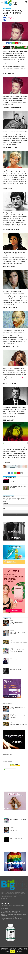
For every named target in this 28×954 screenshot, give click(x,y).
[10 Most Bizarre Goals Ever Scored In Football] (6, 488)
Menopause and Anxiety (6, 910)
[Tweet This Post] (10, 43)
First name (5, 503)
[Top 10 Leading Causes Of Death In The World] (6, 481)
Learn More (19, 951)
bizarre (13, 470)
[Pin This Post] (16, 43)
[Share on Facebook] (7, 43)
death (22, 470)
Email (4, 508)
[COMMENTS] (22, 43)
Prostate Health (4, 908)
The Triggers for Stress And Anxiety (9, 912)
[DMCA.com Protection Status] (15, 765)
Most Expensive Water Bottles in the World (11, 911)
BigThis (11, 18)
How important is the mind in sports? (9, 917)
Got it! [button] (12, 951)
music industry (21, 377)
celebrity (17, 470)
